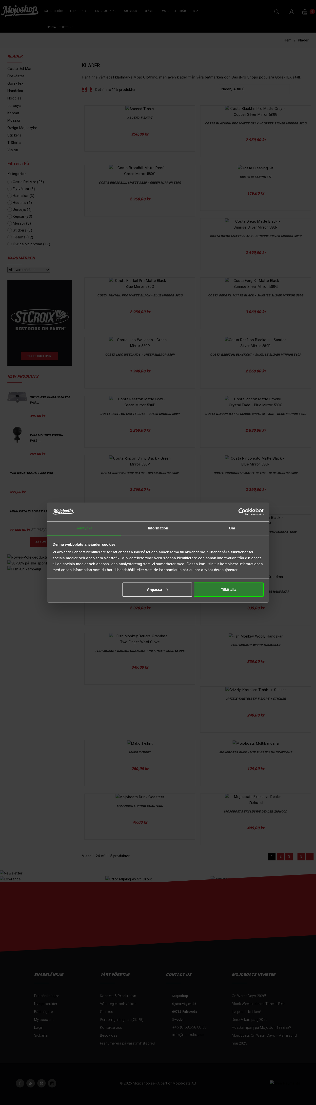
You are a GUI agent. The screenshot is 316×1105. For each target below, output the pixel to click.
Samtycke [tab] (84, 528)
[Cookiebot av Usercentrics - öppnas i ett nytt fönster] (242, 512)
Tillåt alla (228, 589)
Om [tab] (232, 528)
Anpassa (154, 589)
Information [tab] (158, 528)
